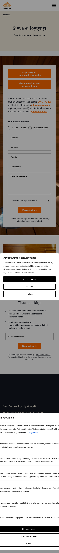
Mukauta (29, 287)
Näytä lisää (33, 432)
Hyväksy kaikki (29, 279)
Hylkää (30, 294)
